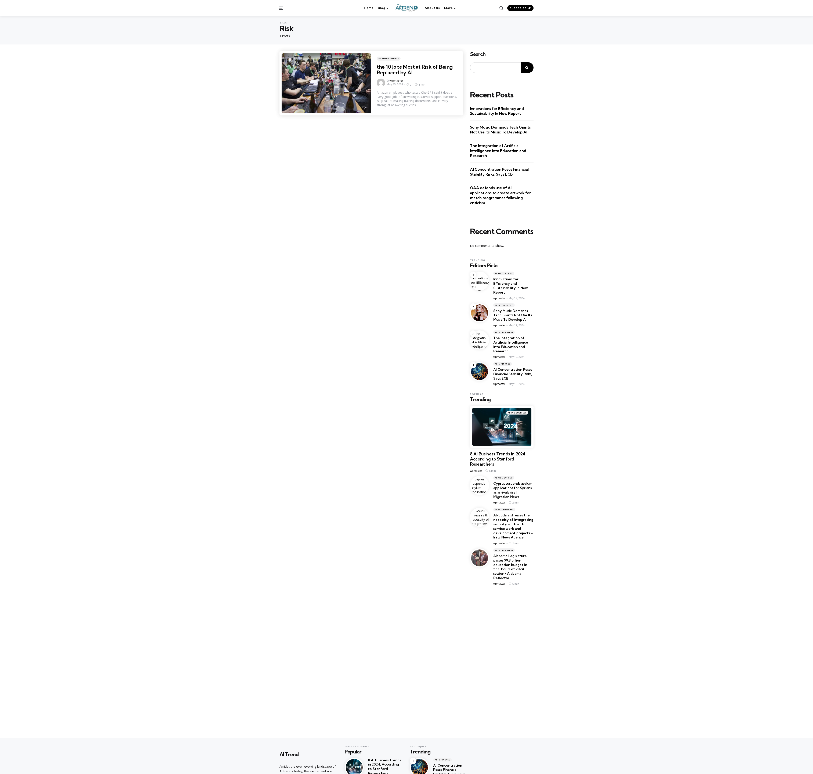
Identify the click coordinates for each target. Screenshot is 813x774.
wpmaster (396, 80)
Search (477, 54)
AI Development (504, 305)
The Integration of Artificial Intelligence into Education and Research (498, 150)
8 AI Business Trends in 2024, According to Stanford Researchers (498, 459)
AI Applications (504, 273)
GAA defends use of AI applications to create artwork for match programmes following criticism (500, 195)
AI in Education (504, 332)
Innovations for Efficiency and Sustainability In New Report (497, 111)
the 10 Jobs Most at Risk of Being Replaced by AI (415, 69)
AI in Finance (502, 364)
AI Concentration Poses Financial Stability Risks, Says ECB (499, 172)
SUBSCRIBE (518, 8)
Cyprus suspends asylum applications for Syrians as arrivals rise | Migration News (512, 490)
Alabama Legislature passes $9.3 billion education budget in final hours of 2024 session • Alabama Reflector (510, 567)
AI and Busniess (388, 58)
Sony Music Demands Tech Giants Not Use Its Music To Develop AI (500, 130)
